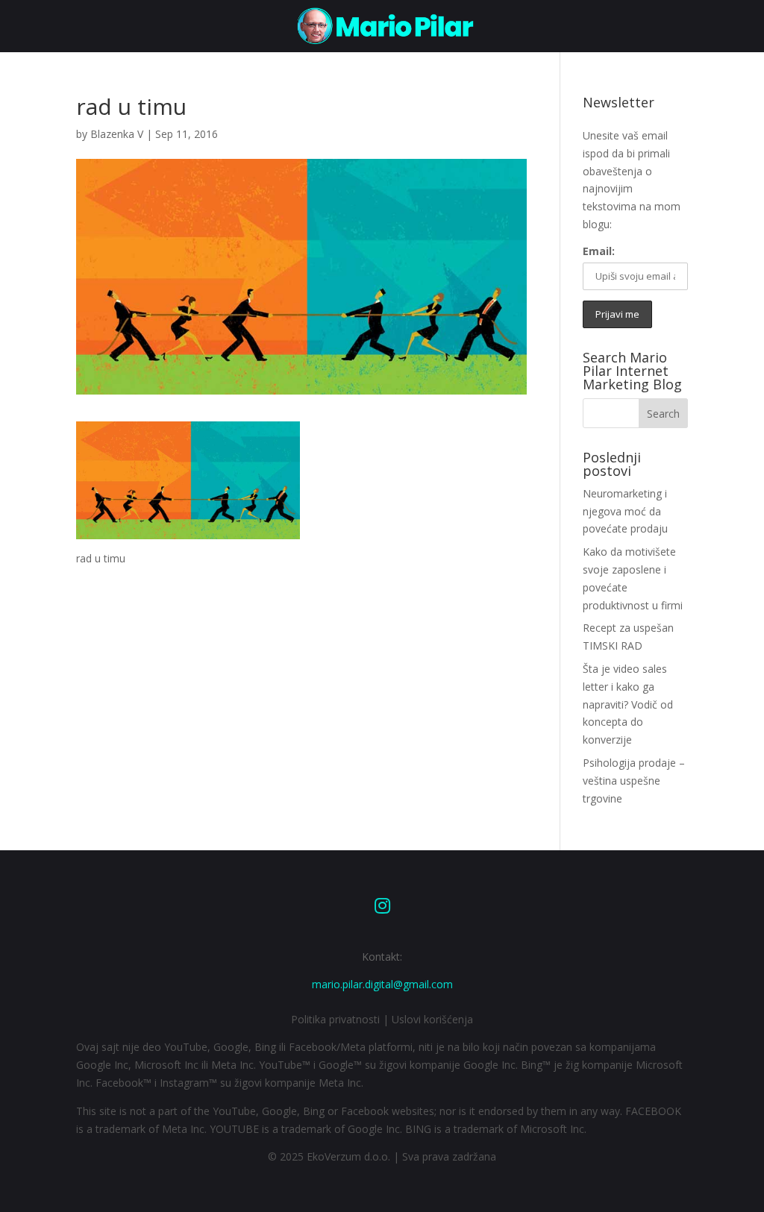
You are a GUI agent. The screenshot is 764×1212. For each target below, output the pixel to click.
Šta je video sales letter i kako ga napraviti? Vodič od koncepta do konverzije (628, 704)
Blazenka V (116, 134)
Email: (599, 251)
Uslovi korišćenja (432, 1019)
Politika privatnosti (335, 1019)
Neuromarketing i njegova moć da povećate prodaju (625, 511)
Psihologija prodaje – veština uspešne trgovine (634, 781)
